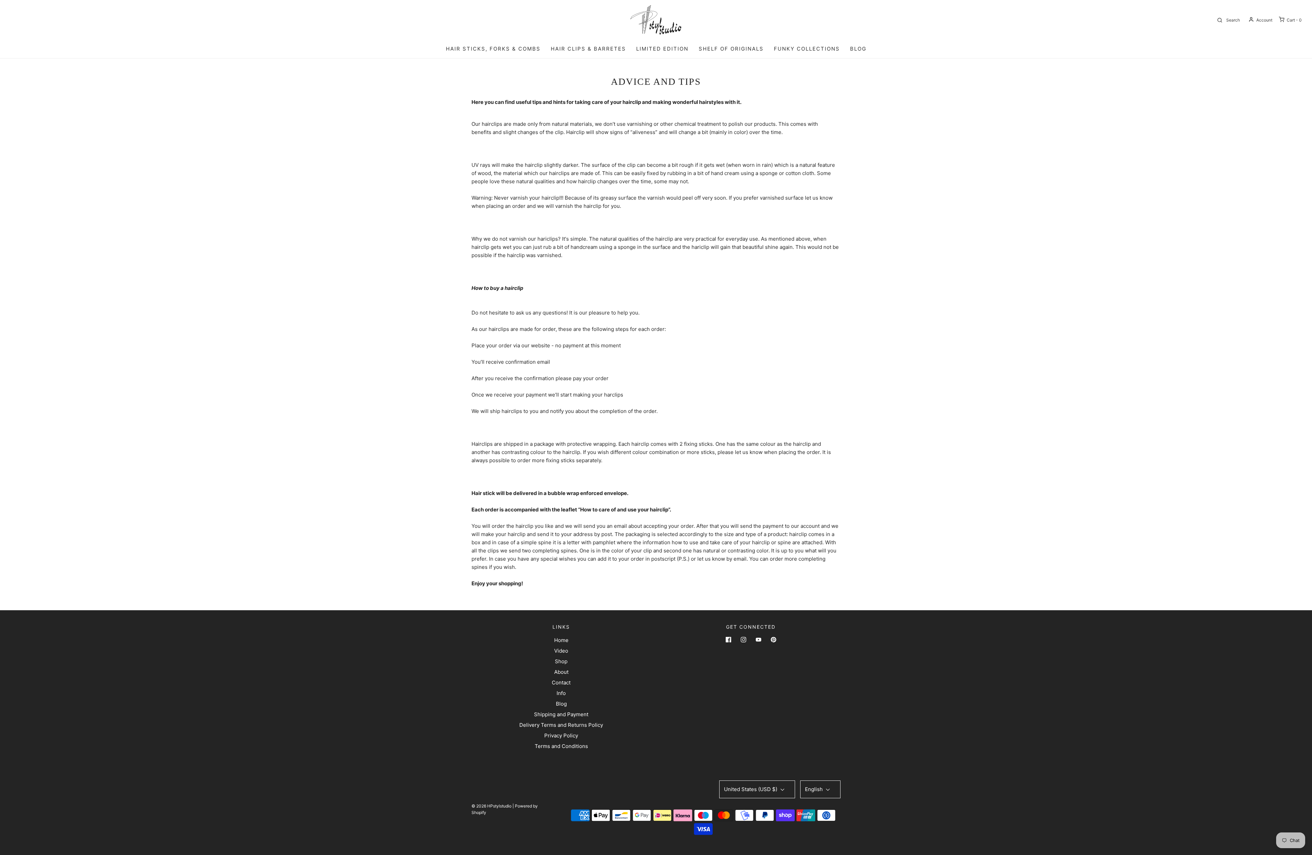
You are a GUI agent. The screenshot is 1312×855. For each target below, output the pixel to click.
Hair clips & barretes (588, 48)
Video (561, 650)
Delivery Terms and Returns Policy (561, 725)
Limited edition (662, 48)
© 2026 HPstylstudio (491, 806)
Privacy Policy (561, 735)
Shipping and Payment (561, 714)
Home (561, 640)
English (814, 789)
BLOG (858, 48)
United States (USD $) (751, 789)
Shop (561, 661)
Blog (561, 703)
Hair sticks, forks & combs (493, 48)
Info (561, 693)
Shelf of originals (731, 48)
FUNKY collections (807, 48)
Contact (561, 682)
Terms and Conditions (561, 746)
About (561, 672)
